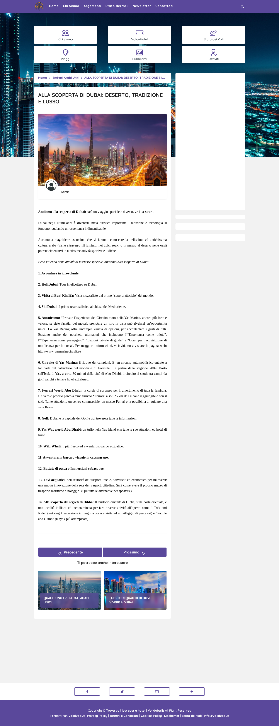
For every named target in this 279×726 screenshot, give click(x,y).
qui (93, 418)
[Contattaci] (157, 691)
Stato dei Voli (192, 716)
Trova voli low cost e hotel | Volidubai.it (135, 710)
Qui (85, 491)
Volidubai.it (76, 715)
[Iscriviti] (192, 691)
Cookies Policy (151, 716)
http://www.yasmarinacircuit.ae (59, 351)
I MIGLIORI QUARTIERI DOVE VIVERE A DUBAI (130, 600)
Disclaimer (171, 716)
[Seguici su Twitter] (122, 691)
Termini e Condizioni (124, 716)
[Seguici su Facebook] (87, 691)
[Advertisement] (210, 141)
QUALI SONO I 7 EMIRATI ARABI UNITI (66, 600)
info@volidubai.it (216, 716)
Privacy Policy (97, 716)
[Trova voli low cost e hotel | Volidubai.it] (39, 6)
